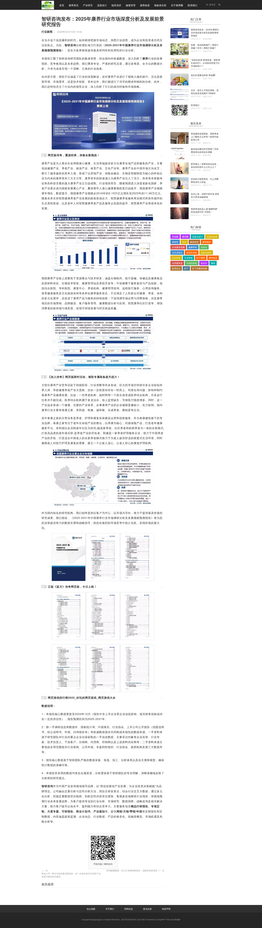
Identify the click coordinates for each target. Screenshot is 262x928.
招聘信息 (128, 908)
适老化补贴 (191, 252)
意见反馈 (147, 908)
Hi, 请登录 (210, 4)
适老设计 (102, 5)
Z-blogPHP (160, 919)
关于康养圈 (177, 5)
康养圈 (185, 236)
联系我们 (192, 5)
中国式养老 (191, 263)
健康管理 (130, 5)
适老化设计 (197, 236)
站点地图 (91, 908)
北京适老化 (177, 252)
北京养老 (176, 257)
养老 (184, 241)
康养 (213, 263)
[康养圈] (48, 4)
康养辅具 (206, 241)
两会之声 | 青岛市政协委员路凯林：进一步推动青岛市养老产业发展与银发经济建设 (71, 875)
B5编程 (177, 919)
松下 (186, 268)
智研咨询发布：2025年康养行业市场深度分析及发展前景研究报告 (103, 21)
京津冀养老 (177, 263)
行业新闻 (47, 32)
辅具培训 (116, 5)
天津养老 (188, 257)
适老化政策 (206, 252)
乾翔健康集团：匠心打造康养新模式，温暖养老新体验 (131, 870)
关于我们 (110, 908)
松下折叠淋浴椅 (199, 268)
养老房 (175, 241)
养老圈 (175, 236)
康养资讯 (73, 5)
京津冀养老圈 (178, 247)
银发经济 (194, 241)
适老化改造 (212, 236)
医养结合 (176, 268)
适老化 (204, 247)
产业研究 (88, 5)
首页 (61, 5)
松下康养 (200, 257)
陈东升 (204, 263)
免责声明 (166, 908)
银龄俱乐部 (160, 5)
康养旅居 (145, 5)
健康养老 (192, 247)
